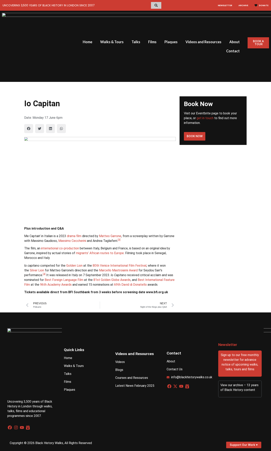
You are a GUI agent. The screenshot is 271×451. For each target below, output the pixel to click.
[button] (28, 128)
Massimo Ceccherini (72, 241)
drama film (74, 236)
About (234, 42)
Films (152, 42)
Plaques (171, 42)
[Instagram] (15, 427)
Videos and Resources (203, 42)
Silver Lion (37, 270)
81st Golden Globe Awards (112, 280)
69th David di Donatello (130, 284)
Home (87, 42)
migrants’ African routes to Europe (100, 253)
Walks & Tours (112, 42)
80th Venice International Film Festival (119, 265)
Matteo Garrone (110, 236)
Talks (136, 42)
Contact (233, 51)
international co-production (60, 248)
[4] (44, 274)
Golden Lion (74, 265)
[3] (119, 239)
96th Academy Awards (56, 284)
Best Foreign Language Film (64, 280)
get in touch (205, 118)
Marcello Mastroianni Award (118, 270)
